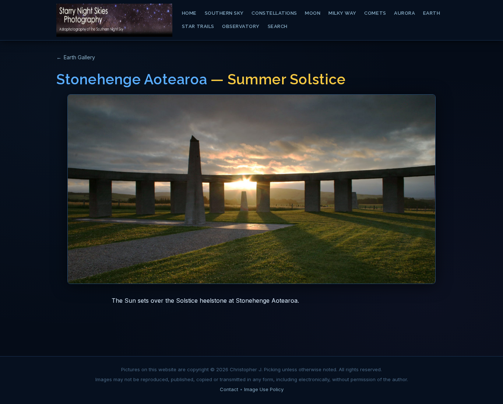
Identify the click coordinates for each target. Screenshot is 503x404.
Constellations (274, 13)
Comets (375, 13)
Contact (229, 389)
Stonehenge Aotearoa (131, 79)
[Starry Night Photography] (114, 20)
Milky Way (342, 13)
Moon (312, 13)
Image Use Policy (264, 389)
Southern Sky (224, 13)
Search (278, 26)
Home (189, 13)
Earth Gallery (79, 57)
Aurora (404, 13)
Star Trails (198, 26)
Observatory (241, 26)
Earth (431, 13)
